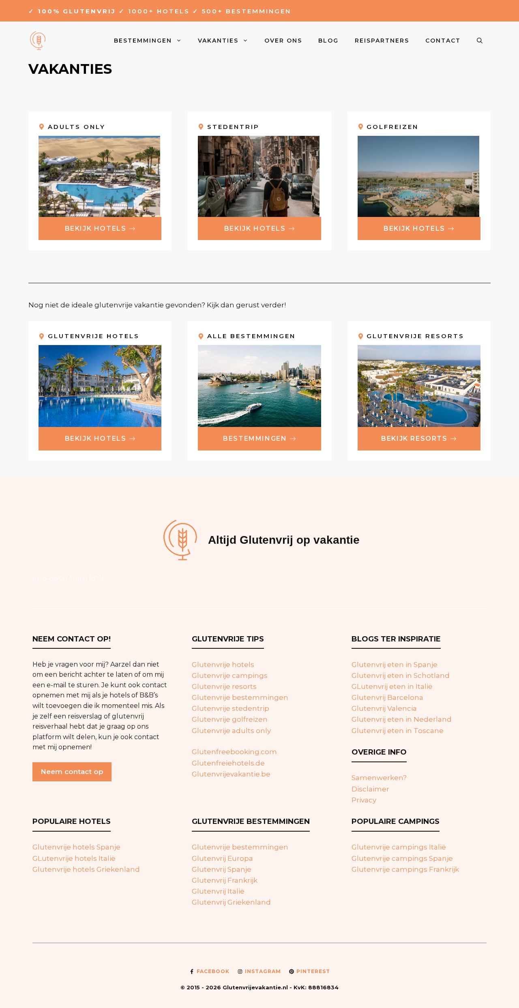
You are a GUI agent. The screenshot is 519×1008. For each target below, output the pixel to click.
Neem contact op (72, 772)
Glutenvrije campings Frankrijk (405, 869)
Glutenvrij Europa (222, 858)
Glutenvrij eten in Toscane (398, 731)
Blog (328, 40)
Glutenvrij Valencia (384, 708)
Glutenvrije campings (230, 675)
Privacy (364, 800)
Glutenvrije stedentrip (230, 708)
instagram (263, 971)
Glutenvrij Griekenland (231, 902)
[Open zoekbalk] (480, 40)
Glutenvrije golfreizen (230, 719)
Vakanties (218, 40)
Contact (443, 40)
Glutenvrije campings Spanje (402, 858)
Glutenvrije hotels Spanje (76, 847)
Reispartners (382, 40)
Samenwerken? (379, 778)
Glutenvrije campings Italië (399, 847)
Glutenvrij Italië (218, 891)
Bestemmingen (143, 40)
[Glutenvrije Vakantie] (38, 40)
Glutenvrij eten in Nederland (402, 719)
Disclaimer (370, 789)
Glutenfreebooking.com (234, 752)
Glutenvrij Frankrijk (224, 880)
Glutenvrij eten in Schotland (401, 675)
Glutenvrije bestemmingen (240, 697)
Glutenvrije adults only (231, 731)
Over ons (283, 40)
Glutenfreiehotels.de (228, 763)
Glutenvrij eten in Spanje (395, 665)
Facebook (213, 971)
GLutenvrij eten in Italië (392, 686)
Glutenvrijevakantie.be (231, 774)
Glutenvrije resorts (224, 686)
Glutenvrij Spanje (221, 869)
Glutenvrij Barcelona (387, 697)
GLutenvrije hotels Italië (74, 858)
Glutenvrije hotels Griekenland (86, 869)
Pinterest (313, 971)
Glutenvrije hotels (223, 665)
